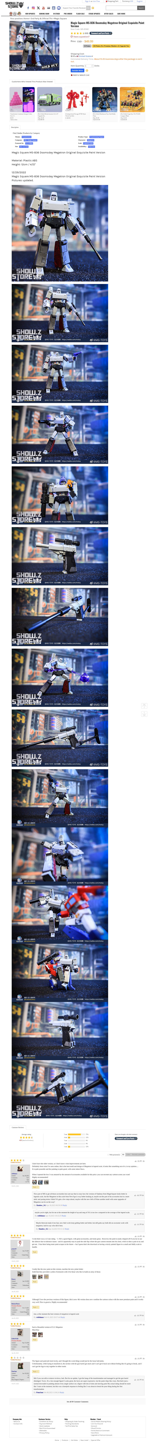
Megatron (91, 140)
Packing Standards (72, 1424)
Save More (95, 1433)
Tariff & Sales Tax (71, 1426)
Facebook (28, 8)
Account (94, 1426)
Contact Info (18, 1424)
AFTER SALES (108, 13)
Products (65, 1440)
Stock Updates (44, 1426)
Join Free (96, 1)
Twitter (38, 8)
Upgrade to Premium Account (101, 1435)
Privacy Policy (44, 1433)
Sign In (87, 1)
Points (87, 46)
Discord (59, 8)
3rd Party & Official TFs (41, 18)
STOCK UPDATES (94, 13)
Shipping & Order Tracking (74, 1421)
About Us (17, 1421)
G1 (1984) (29, 143)
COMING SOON (44, 13)
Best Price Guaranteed (47, 1428)
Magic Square (60, 18)
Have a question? (81, 37)
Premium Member (16, 1306)
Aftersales (43, 1431)
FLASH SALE (80, 13)
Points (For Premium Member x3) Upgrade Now (111, 46)
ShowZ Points (96, 1428)
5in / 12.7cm (24, 147)
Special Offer (95, 1440)
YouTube (43, 8)
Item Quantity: (77, 66)
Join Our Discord (97, 1424)
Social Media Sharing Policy (101, 1421)
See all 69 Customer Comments (77, 1402)
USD (79, 41)
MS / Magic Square (30, 140)
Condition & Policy (46, 1421)
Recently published (138, 1154)
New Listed (84, 1440)
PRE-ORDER (68, 13)
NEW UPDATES (30, 13)
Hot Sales (74, 1440)
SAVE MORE (121, 13)
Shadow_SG (41, 1205)
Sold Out (91, 147)
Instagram (33, 8)
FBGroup (53, 8)
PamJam (39, 1392)
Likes (128, 1154)
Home (26, 18)
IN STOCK (56, 13)
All (123, 1154)
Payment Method (45, 1424)
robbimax (41, 1216)
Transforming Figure (96, 137)
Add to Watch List (81, 75)
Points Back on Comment (100, 1431)
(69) (86, 33)
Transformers (26, 137)
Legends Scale (88, 143)
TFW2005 (48, 8)
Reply (35, 1187)
